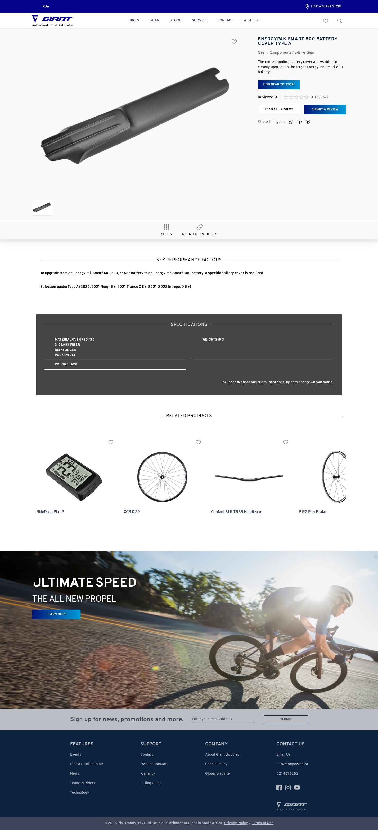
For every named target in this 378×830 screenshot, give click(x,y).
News (74, 774)
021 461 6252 (287, 774)
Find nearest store (279, 84)
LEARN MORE (56, 614)
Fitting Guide (151, 783)
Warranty (147, 774)
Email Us (283, 755)
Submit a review (325, 109)
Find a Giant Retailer (86, 764)
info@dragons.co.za (292, 764)
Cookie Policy (216, 764)
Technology (79, 793)
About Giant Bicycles (222, 755)
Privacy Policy (236, 823)
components (280, 52)
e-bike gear (304, 52)
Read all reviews (279, 109)
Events (75, 755)
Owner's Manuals (154, 764)
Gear (262, 52)
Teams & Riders (82, 783)
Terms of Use (262, 823)
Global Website (217, 774)
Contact (146, 755)
